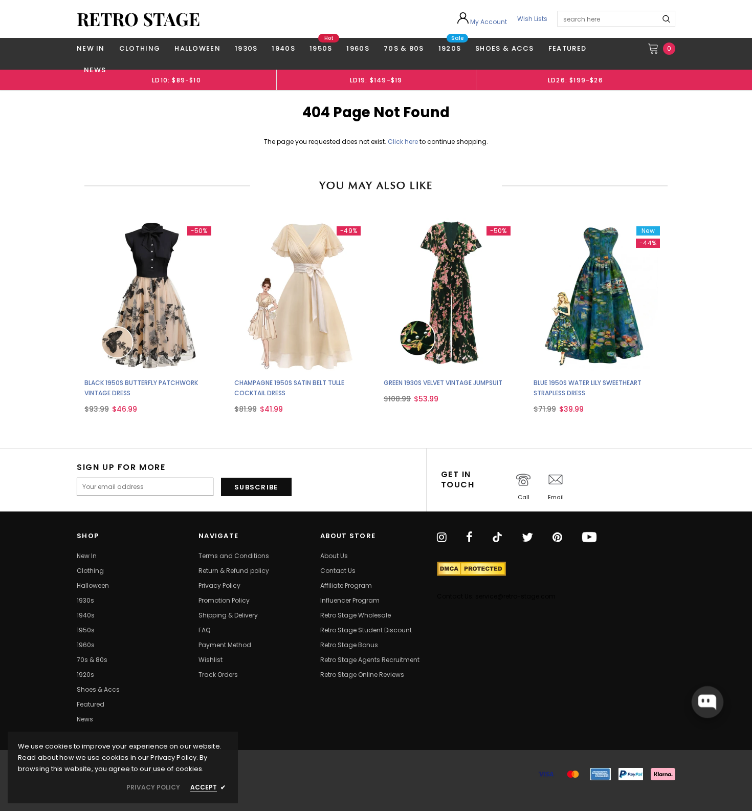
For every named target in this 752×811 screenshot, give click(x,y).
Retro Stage (138, 19)
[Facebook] (469, 537)
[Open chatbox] (707, 702)
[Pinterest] (557, 537)
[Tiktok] (497, 537)
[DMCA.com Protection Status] (471, 569)
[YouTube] (589, 537)
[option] (176, 80)
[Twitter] (527, 537)
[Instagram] (442, 537)
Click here (403, 141)
